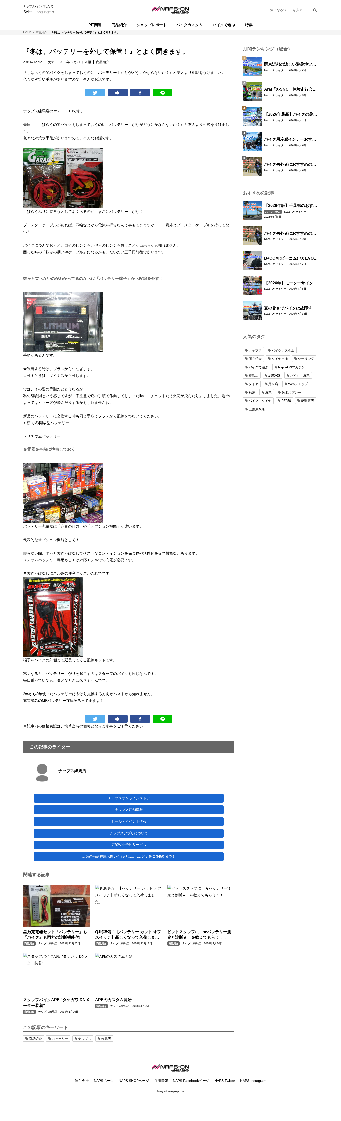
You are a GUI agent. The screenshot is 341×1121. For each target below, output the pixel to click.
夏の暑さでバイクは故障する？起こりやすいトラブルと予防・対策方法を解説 (290, 308)
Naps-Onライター (275, 70)
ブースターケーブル (40, 225)
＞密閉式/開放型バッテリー (46, 423)
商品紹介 (29, 943)
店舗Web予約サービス (128, 845)
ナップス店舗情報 (129, 810)
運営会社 (82, 1081)
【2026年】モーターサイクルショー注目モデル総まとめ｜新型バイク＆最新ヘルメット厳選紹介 (290, 283)
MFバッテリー (54, 700)
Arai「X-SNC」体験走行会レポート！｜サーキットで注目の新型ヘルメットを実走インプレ (290, 89)
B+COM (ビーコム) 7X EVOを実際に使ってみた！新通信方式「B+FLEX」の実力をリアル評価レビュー (291, 258)
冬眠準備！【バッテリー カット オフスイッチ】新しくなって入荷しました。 (128, 935)
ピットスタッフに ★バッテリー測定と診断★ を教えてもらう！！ (199, 934)
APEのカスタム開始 (113, 1000)
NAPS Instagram (253, 1081)
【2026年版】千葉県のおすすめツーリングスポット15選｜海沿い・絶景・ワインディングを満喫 (290, 205)
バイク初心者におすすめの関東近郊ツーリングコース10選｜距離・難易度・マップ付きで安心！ (290, 164)
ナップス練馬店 (72, 771)
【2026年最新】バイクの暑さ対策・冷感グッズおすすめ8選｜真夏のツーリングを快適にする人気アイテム (290, 114)
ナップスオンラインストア (129, 798)
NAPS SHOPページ (134, 1081)
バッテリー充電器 (38, 526)
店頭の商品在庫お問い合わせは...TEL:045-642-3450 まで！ (128, 856)
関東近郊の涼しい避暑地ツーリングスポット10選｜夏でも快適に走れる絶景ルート (290, 64)
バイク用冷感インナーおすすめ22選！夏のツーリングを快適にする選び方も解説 (290, 139)
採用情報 (161, 1081)
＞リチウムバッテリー (42, 436)
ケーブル (75, 252)
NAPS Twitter (224, 1081)
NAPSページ (104, 1081)
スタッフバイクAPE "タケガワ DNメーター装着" (56, 1002)
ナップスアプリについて (129, 833)
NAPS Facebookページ (191, 1081)
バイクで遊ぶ (272, 211)
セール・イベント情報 (128, 821)
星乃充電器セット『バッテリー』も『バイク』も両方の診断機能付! (55, 934)
